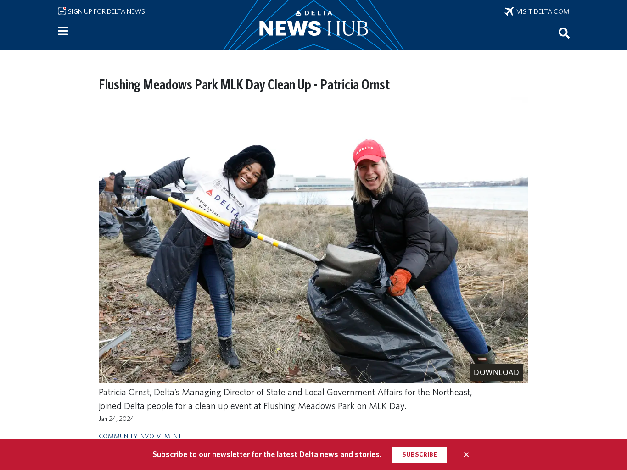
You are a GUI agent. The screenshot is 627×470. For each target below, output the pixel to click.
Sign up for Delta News (106, 11)
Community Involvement (140, 436)
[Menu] (63, 31)
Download (496, 372)
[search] (564, 33)
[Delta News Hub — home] (313, 25)
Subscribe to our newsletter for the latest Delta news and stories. (266, 454)
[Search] (564, 33)
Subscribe (419, 454)
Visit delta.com (542, 11)
